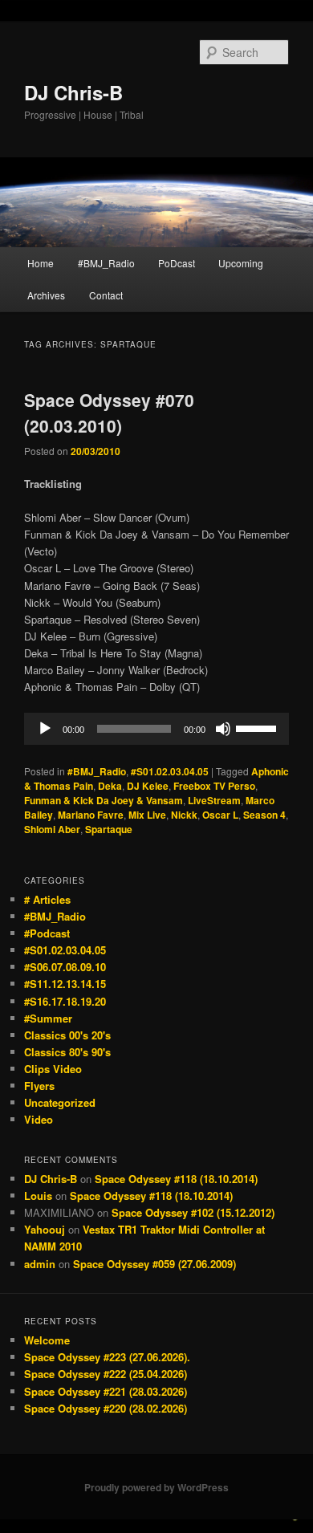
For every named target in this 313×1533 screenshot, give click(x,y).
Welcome (47, 1340)
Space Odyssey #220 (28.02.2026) (105, 1408)
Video (38, 1119)
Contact (106, 295)
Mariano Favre (91, 814)
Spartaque (108, 829)
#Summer (48, 1018)
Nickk (184, 814)
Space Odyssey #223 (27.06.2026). (107, 1356)
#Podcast (47, 933)
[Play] (45, 729)
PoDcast (176, 263)
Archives (46, 295)
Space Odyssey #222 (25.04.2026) (105, 1373)
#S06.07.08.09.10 (65, 966)
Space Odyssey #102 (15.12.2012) (193, 1212)
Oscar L (220, 814)
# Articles (47, 899)
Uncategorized (60, 1102)
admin (39, 1263)
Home (40, 263)
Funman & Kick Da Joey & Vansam (103, 800)
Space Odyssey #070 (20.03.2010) (109, 412)
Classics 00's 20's (67, 1035)
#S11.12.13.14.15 (65, 983)
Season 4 (264, 814)
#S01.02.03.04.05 (170, 771)
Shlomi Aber (52, 829)
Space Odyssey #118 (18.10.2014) (176, 1178)
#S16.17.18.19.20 (65, 1001)
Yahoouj (44, 1229)
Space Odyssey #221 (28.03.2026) (105, 1391)
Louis (38, 1195)
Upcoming (240, 263)
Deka (110, 786)
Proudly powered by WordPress (156, 1487)
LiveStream (214, 800)
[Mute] (223, 729)
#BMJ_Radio (106, 263)
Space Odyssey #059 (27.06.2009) (154, 1263)
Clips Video (53, 1068)
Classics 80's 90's (67, 1051)
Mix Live (147, 814)
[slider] (258, 727)
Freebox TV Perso (214, 786)
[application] (157, 729)
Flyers (39, 1085)
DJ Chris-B (73, 92)
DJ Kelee (148, 786)
